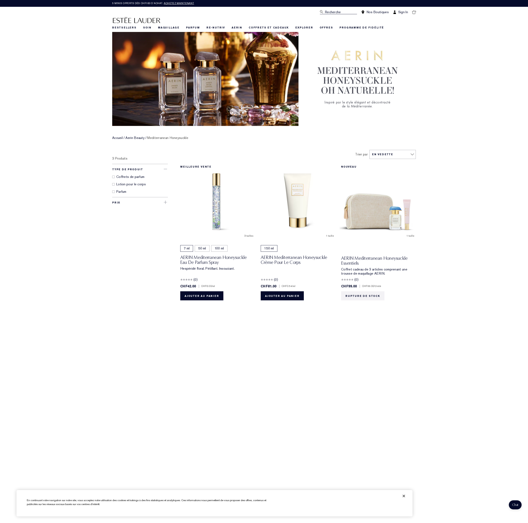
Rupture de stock (362, 296)
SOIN (147, 27)
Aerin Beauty (135, 138)
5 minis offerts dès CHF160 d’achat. (153, 3)
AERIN (237, 27)
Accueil (117, 138)
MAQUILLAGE (168, 27)
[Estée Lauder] (136, 20)
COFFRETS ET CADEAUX (269, 27)
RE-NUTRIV (215, 27)
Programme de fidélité (361, 27)
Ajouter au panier (202, 296)
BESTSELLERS (124, 27)
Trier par (361, 154)
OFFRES (326, 27)
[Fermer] (403, 496)
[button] (515, 505)
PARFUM (193, 27)
